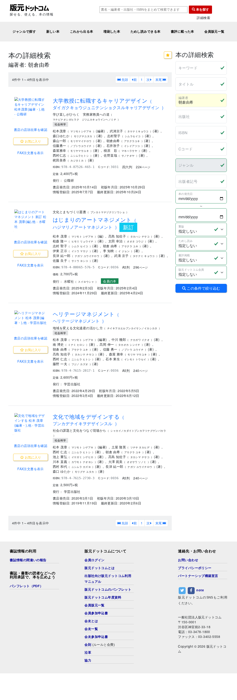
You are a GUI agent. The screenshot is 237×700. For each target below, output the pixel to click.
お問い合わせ (188, 560)
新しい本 (53, 31)
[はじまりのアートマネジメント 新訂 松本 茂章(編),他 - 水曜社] (30, 219)
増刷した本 (111, 31)
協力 (87, 660)
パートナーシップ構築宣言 (198, 576)
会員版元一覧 (214, 31)
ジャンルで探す (24, 31)
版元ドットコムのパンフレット (107, 589)
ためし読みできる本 (146, 31)
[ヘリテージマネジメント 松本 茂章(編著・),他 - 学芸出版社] (30, 317)
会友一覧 (91, 629)
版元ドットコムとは (99, 568)
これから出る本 (81, 31)
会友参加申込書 (96, 637)
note (200, 590)
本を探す (202, 9)
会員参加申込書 (96, 613)
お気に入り (32, 141)
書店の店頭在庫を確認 (30, 129)
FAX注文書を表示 (30, 152)
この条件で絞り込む (203, 288)
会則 (87, 644)
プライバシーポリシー (194, 568)
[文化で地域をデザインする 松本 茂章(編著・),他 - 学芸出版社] (30, 423)
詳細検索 (203, 17)
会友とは (91, 621)
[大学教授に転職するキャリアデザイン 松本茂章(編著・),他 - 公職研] (30, 107)
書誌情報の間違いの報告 (28, 560)
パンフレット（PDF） (26, 586)
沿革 (87, 652)
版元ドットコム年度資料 (102, 597)
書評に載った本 (182, 31)
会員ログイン (94, 560)
